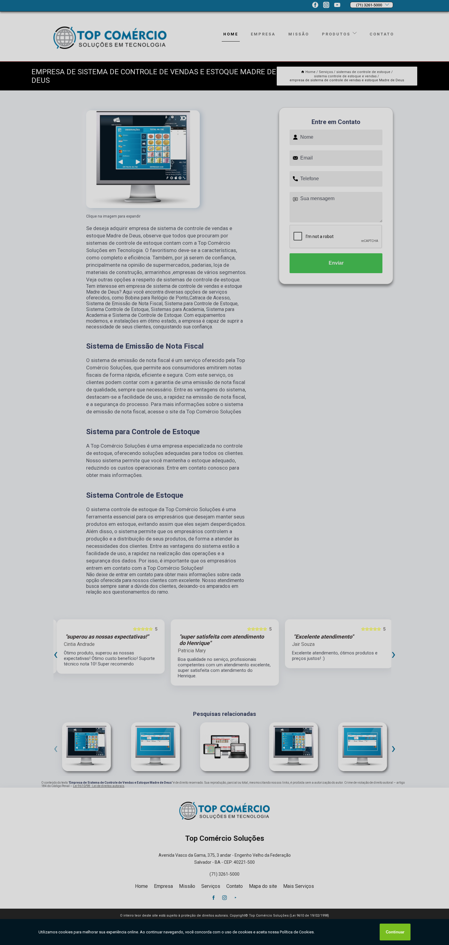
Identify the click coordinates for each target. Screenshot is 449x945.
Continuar (395, 932)
